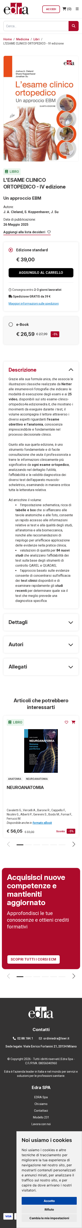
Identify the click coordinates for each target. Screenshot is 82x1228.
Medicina (22, 39)
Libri (36, 39)
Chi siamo (41, 1104)
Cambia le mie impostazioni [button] (49, 1218)
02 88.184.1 (25, 1038)
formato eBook (42, 822)
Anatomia (15, 778)
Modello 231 (41, 1117)
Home (7, 39)
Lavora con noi (41, 1124)
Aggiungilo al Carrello (41, 273)
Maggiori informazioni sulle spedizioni (34, 303)
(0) (69, 9)
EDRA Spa (41, 1097)
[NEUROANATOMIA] (41, 751)
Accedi (51, 9)
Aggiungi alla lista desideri (24, 232)
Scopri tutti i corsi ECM (33, 959)
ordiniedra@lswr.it (56, 1038)
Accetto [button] (49, 1201)
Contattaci (41, 1110)
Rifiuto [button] (49, 1209)
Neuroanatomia (37, 778)
